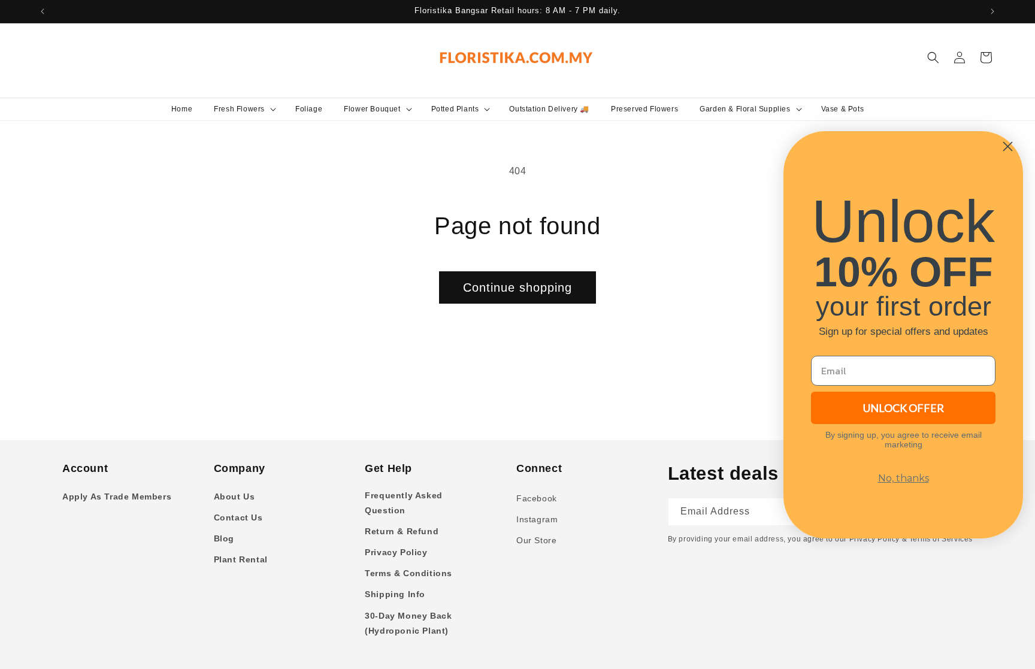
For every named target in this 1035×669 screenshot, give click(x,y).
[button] (244, 109)
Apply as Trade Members (116, 496)
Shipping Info (395, 594)
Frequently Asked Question (404, 503)
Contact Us (238, 517)
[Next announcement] (992, 11)
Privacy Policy (396, 552)
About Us (234, 496)
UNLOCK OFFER (903, 407)
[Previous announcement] (42, 11)
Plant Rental (241, 559)
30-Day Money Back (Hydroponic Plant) (408, 623)
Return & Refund (401, 531)
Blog (224, 538)
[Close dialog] (1007, 146)
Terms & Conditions (408, 573)
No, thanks (903, 478)
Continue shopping (517, 287)
